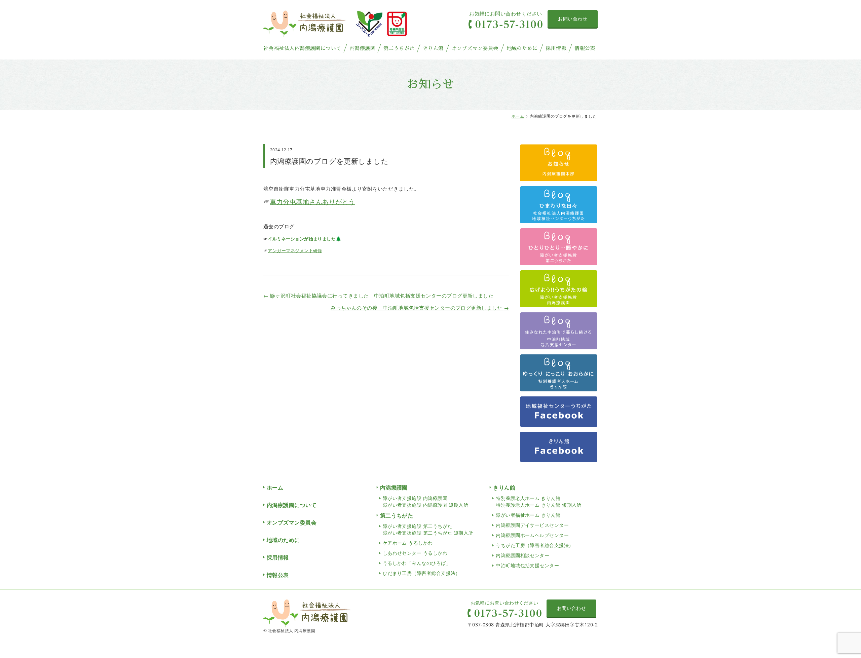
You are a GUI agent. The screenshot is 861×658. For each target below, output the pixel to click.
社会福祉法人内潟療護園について (302, 48)
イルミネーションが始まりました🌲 (304, 239)
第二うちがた (399, 48)
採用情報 (556, 48)
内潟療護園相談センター (522, 555)
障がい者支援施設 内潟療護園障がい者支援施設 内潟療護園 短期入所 (426, 501)
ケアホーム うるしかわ (408, 543)
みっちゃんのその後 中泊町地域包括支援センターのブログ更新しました (420, 307)
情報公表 (584, 48)
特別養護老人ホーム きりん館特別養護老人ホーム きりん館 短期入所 (539, 501)
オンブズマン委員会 (475, 48)
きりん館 (433, 48)
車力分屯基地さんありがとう (312, 201)
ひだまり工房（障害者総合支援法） (421, 573)
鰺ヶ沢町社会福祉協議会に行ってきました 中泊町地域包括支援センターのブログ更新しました (378, 295)
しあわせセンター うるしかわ (415, 553)
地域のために (522, 48)
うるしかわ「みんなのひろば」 (417, 563)
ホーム (518, 116)
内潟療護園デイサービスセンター (532, 525)
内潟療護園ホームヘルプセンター (532, 535)
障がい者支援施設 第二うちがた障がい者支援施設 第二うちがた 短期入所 (428, 529)
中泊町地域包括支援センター (527, 565)
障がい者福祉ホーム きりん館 (528, 515)
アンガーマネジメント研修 (295, 250)
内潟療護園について (291, 505)
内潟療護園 (362, 48)
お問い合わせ (572, 18)
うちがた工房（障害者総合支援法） (534, 545)
